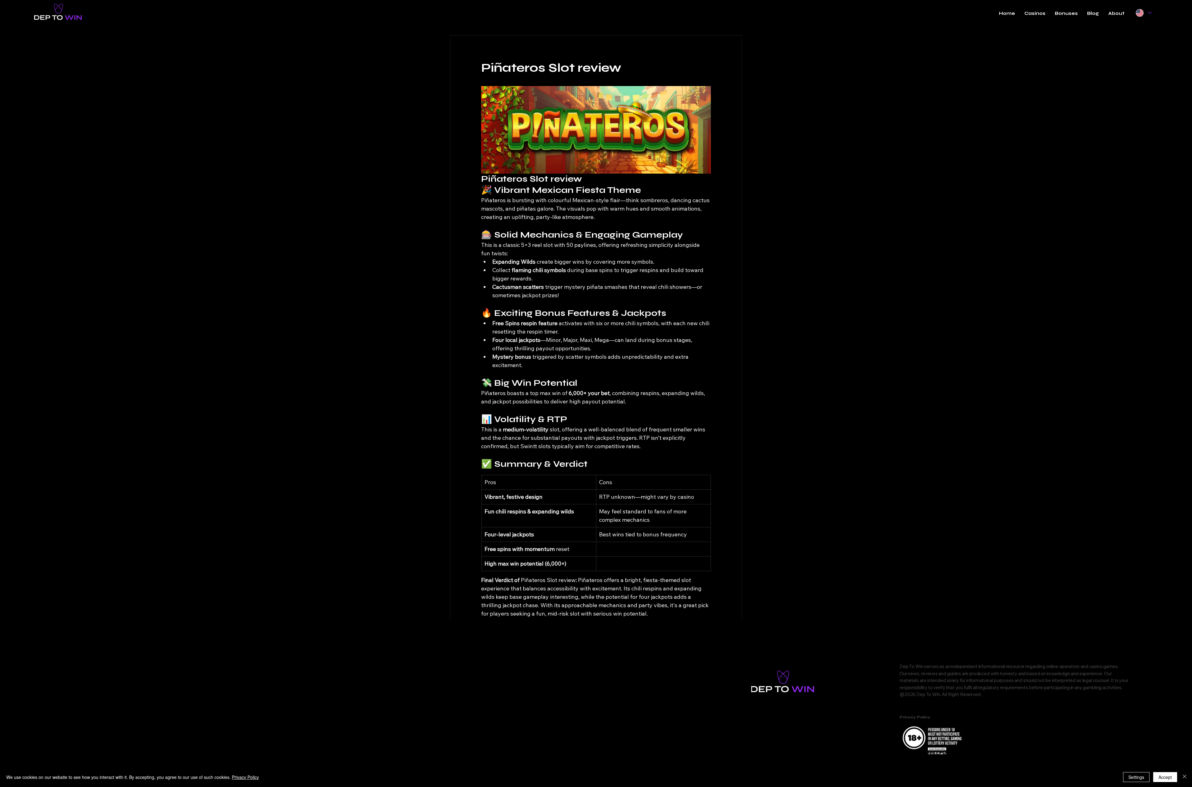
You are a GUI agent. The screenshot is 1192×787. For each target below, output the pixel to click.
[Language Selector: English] (1143, 13)
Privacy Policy (245, 777)
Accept (1165, 777)
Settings (1136, 777)
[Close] (1184, 777)
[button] (1035, 13)
